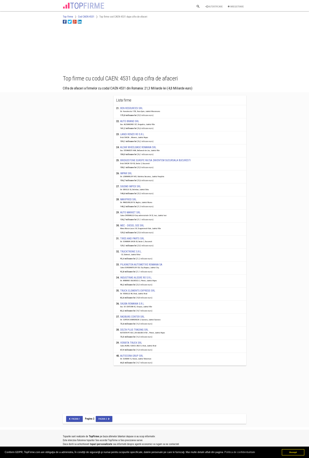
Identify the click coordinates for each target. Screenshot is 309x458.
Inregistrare (237, 6)
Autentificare (215, 6)
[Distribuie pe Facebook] (65, 21)
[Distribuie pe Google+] (75, 21)
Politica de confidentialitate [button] (239, 452)
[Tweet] (70, 21)
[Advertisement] (121, 48)
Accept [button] (293, 452)
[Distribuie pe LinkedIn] (80, 21)
